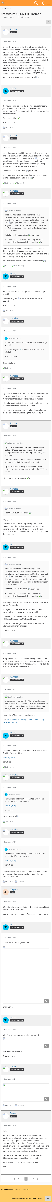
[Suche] (36, 3)
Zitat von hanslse (15, 443)
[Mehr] (48, 42)
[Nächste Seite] (37, 1179)
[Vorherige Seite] (14, 1179)
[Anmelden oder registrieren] (42, 3)
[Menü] (48, 3)
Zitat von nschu (14, 338)
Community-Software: (26, 1198)
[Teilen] (48, 22)
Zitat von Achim (14, 211)
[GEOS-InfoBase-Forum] (4, 3)
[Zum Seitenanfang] (48, 1198)
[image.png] (26, 975)
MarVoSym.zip (9, 757)
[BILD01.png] (26, 1092)
